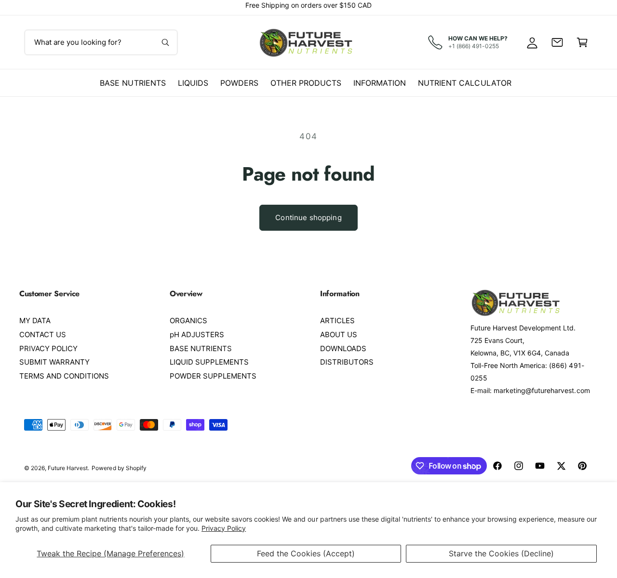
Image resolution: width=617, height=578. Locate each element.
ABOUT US (338, 334)
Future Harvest (68, 468)
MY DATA (35, 320)
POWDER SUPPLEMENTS (213, 376)
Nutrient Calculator (464, 83)
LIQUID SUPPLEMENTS (209, 362)
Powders (239, 83)
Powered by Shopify (119, 468)
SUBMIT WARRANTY (54, 362)
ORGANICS (188, 320)
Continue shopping (308, 217)
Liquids (193, 83)
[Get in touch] (557, 42)
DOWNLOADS (343, 348)
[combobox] (101, 42)
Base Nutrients (132, 83)
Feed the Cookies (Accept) (306, 553)
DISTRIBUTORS (347, 362)
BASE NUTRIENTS (201, 348)
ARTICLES (337, 320)
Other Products (305, 83)
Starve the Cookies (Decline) (501, 553)
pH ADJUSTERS (197, 334)
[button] (582, 42)
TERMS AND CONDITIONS (64, 376)
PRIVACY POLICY (48, 348)
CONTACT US (42, 334)
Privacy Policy (223, 528)
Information (379, 83)
